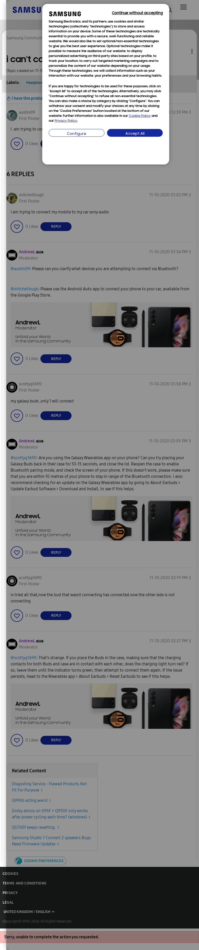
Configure (76, 134)
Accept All (135, 134)
